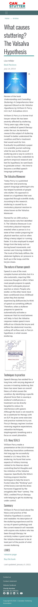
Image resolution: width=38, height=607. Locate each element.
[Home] (18, 5)
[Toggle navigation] (6, 13)
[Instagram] (11, 593)
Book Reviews (10, 65)
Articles (16, 18)
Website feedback (9, 585)
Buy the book (9, 559)
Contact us (7, 577)
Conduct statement (10, 581)
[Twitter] (17, 593)
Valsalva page (10, 554)
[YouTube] (21, 593)
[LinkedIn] (14, 593)
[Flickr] (8, 593)
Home (7, 18)
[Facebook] (4, 593)
